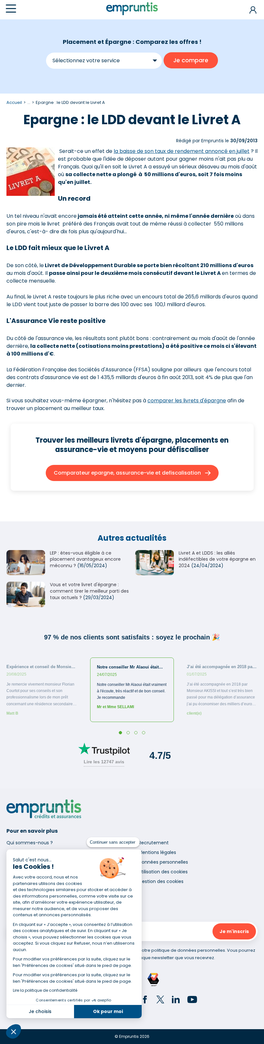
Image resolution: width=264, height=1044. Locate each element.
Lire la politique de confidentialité (45, 990)
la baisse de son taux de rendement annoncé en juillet (182, 151)
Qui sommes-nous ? (29, 842)
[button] (13, 1031)
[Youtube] (192, 1000)
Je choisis (40, 1011)
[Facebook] (145, 1000)
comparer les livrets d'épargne (186, 400)
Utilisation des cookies (163, 871)
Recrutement (153, 842)
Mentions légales (157, 852)
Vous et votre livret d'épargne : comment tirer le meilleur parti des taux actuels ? (89, 590)
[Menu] (11, 8)
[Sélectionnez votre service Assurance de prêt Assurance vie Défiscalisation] (104, 60)
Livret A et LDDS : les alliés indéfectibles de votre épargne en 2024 (217, 559)
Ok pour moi (108, 1011)
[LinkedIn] (176, 1000)
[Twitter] (160, 1000)
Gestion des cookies (161, 881)
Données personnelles (163, 862)
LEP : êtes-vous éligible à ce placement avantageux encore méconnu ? (85, 559)
